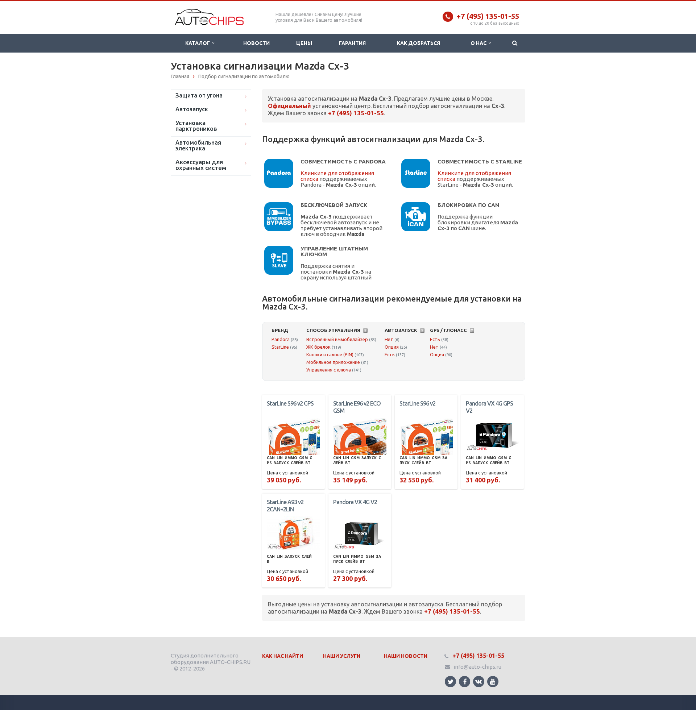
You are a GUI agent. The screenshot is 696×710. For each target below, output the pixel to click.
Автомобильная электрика (198, 145)
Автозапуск (191, 109)
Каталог (198, 43)
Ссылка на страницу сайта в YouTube (492, 681)
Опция (392, 346)
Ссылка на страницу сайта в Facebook (464, 681)
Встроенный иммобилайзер (337, 339)
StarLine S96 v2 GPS (290, 403)
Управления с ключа (328, 369)
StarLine (280, 346)
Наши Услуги (341, 656)
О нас (480, 43)
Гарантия (352, 43)
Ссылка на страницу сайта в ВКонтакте (478, 681)
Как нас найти (282, 656)
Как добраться (418, 43)
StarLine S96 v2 (417, 403)
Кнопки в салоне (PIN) (329, 354)
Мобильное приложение (333, 362)
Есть (390, 354)
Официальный (289, 106)
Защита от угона (199, 95)
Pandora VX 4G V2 (355, 502)
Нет (389, 339)
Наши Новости (405, 656)
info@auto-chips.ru (477, 667)
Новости (256, 43)
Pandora (281, 339)
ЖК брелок (318, 346)
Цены (304, 43)
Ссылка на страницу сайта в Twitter (450, 681)
